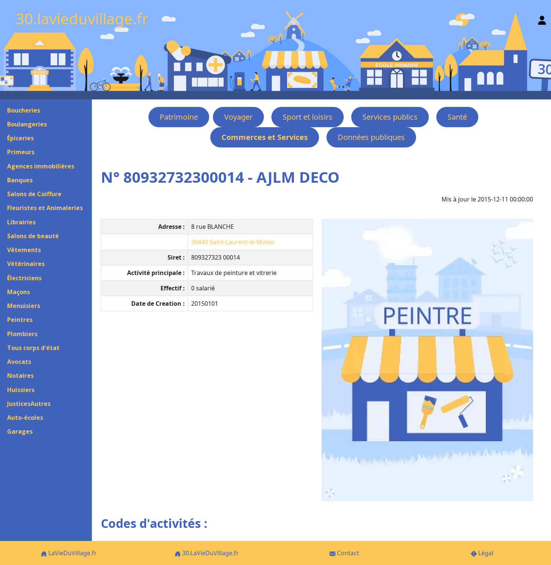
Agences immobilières (40, 166)
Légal (485, 553)
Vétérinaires (26, 264)
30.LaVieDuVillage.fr (210, 553)
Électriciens (24, 278)
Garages (20, 431)
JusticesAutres (29, 404)
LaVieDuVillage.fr (72, 553)
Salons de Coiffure (34, 194)
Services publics (390, 117)
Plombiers (22, 334)
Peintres (20, 320)
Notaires (20, 375)
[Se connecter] (542, 18)
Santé (457, 117)
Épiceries (20, 138)
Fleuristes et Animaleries (45, 208)
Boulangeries (27, 124)
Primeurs (20, 152)
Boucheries (23, 110)
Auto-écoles (25, 417)
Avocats (19, 362)
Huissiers (20, 390)
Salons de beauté (33, 236)
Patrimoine (179, 117)
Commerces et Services (265, 137)
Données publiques (371, 137)
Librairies (21, 222)
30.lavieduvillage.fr (82, 18)
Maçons (18, 292)
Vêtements (24, 250)
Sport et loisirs (307, 117)
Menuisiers (23, 306)
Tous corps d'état (33, 348)
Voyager (238, 117)
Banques (20, 180)
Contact (347, 553)
